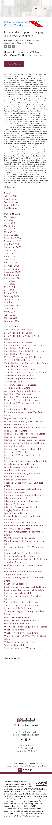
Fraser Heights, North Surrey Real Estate (32, 115)
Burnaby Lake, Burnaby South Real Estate (25, 351)
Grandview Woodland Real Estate (21, 468)
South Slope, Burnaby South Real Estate (19, 164)
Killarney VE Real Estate (32, 133)
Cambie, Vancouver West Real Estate (22, 357)
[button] (22, 740)
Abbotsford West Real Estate (24, 74)
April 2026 (9, 229)
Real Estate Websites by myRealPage (32, 766)
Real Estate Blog (12, 205)
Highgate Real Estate (31, 131)
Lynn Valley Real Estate (18, 139)
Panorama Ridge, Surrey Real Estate (17, 152)
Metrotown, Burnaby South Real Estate (17, 144)
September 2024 (13, 278)
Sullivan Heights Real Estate (18, 593)
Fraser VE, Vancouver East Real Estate (33, 117)
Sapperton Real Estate (15, 575)
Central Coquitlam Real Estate (20, 88)
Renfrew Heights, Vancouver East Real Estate (28, 156)
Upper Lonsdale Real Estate (23, 170)
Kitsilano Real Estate (34, 135)
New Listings (10, 199)
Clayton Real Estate (29, 93)
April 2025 (9, 260)
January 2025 (11, 269)
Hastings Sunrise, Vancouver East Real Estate (20, 129)
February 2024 (11, 296)
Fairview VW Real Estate (16, 425)
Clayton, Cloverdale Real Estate (20, 385)
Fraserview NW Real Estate (13, 119)
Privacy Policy (10, 766)
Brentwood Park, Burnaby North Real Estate (28, 76)
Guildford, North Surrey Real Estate (22, 474)
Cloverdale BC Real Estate (30, 95)
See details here (36, 55)
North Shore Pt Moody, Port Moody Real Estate (29, 150)
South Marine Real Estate (17, 584)
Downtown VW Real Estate (19, 103)
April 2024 (9, 290)
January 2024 (11, 300)
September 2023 (13, 306)
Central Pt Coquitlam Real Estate (20, 379)
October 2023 (11, 303)
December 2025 (12, 238)
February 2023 (11, 321)
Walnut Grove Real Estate (33, 172)
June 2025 (9, 254)
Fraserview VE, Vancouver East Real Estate (28, 121)
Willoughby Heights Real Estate (37, 180)
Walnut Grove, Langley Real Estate (21, 621)
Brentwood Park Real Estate (18, 333)
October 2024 (11, 275)
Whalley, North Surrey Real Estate (21, 178)
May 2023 (9, 312)
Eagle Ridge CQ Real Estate (34, 105)
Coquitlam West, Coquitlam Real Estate (23, 99)
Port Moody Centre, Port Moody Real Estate (25, 154)
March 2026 (10, 232)
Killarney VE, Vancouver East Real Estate (24, 501)
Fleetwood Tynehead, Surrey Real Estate (24, 440)
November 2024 (12, 272)
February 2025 (11, 266)
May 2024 (9, 287)
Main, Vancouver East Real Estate (34, 141)
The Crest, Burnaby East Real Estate (22, 605)
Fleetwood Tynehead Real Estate (15, 113)
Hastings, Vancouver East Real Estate (22, 489)
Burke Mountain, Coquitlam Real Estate (24, 345)
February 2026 (11, 235)
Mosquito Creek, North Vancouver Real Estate (26, 146)
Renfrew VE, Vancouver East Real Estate (18, 158)
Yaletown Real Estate (12, 182)
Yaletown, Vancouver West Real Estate (34, 182)
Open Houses (11, 202)
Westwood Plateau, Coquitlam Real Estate (19, 176)
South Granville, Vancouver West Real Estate (25, 160)
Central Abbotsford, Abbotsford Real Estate (19, 86)
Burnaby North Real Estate (26, 82)
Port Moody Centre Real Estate (19, 556)
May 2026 (9, 226)
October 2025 (11, 244)
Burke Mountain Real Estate (23, 43)
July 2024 (9, 281)
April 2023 (9, 315)
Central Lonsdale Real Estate (31, 91)
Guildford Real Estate (17, 125)
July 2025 (9, 251)
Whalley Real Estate (14, 630)
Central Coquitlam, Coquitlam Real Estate (25, 373)
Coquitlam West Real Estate (18, 394)
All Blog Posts (11, 196)
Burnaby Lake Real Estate (19, 80)
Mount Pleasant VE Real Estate (19, 538)
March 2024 (10, 293)
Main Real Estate (16, 141)
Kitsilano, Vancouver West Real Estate (17, 137)
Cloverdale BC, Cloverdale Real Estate (17, 97)
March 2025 (10, 263)
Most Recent (10, 217)
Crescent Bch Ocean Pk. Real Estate (22, 400)
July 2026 (9, 220)
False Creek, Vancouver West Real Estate (27, 111)
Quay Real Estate (12, 562)
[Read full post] (26, 25)
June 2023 (9, 309)
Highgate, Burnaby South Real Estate (22, 495)
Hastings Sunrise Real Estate (35, 127)
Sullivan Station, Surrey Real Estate (16, 168)
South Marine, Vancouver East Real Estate (32, 162)
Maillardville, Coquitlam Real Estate (22, 517)
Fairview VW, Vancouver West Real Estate (24, 109)
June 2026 (9, 223)
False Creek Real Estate (15, 431)
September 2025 (13, 247)
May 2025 (9, 257)
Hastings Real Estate (17, 127)
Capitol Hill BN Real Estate (34, 84)
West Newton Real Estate (33, 174)
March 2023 (10, 318)
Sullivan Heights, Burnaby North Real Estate (28, 166)
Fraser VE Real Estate (11, 117)
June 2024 (9, 284)
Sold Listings (10, 208)
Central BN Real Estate (15, 366)
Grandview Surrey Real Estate (14, 123)
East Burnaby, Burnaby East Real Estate (18, 107)
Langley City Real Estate (16, 510)
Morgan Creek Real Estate (17, 529)
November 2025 (12, 241)
